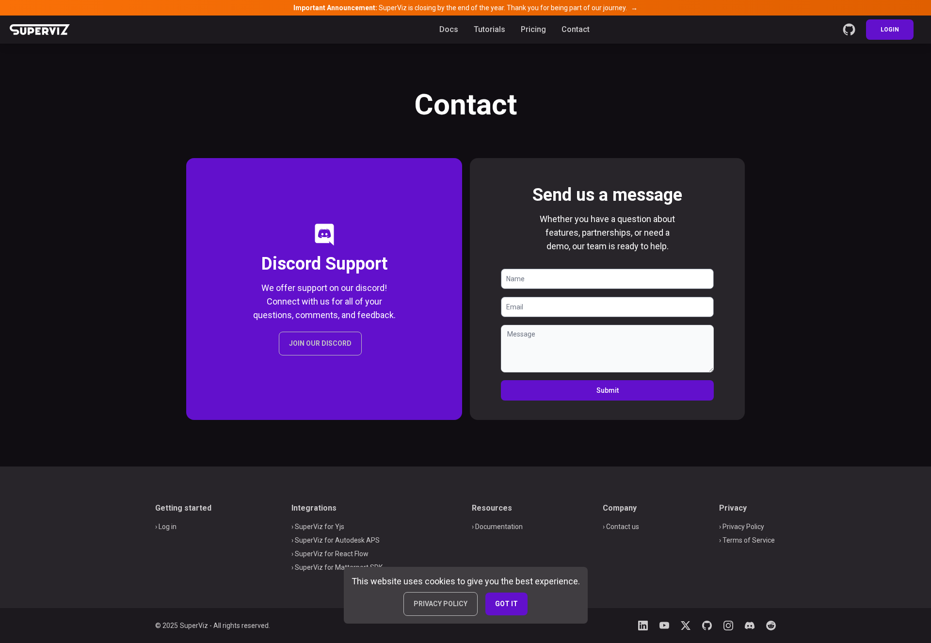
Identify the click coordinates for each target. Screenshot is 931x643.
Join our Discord (320, 343)
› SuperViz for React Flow (330, 554)
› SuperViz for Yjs (317, 526)
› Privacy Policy (741, 526)
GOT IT (506, 604)
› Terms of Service (747, 540)
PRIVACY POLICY (440, 604)
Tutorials (489, 29)
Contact (576, 29)
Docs (448, 29)
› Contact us (621, 526)
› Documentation (497, 526)
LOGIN (890, 29)
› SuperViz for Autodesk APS (335, 540)
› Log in (166, 526)
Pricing (533, 29)
